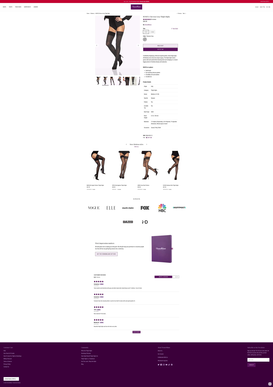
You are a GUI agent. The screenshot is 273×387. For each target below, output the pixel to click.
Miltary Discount (8, 358)
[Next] (138, 45)
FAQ (5, 350)
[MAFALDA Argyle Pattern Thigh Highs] (98, 166)
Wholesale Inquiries (163, 360)
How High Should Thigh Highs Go (89, 356)
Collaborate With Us (163, 357)
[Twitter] (158, 364)
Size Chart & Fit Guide (9, 353)
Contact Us (6, 366)
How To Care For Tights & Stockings (12, 356)
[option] (117, 45)
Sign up (251, 365)
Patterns (92, 13)
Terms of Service (8, 361)
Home (88, 13)
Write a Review (163, 277)
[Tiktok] (169, 364)
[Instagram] (164, 364)
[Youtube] (166, 364)
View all (136, 146)
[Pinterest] (172, 364)
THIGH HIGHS (18, 7)
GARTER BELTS (27, 7)
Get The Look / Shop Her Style (88, 361)
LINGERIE (36, 7)
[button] (147, 19)
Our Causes (161, 354)
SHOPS (4, 7)
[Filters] (174, 277)
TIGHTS (10, 7)
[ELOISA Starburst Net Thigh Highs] (174, 166)
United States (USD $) (264, 1)
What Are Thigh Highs (86, 350)
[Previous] (96, 45)
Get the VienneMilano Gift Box (106, 254)
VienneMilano (148, 24)
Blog (82, 364)
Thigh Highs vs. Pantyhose (88, 358)
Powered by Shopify (16, 382)
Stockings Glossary (86, 353)
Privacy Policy (7, 364)
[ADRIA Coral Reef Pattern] (149, 166)
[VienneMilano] (136, 7)
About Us (160, 350)
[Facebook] (161, 364)
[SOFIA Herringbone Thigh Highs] (124, 166)
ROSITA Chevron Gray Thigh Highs (103, 13)
